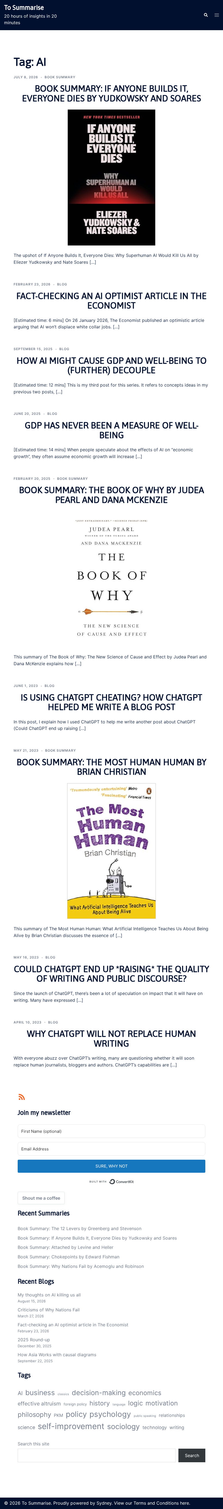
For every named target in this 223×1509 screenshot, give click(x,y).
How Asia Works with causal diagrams (57, 1354)
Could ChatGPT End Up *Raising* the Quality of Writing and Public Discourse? (111, 974)
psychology (110, 1414)
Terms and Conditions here (161, 1503)
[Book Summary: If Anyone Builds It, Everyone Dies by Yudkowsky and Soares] (111, 177)
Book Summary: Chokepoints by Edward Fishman (68, 1256)
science (26, 1427)
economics (144, 1393)
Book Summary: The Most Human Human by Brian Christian (111, 767)
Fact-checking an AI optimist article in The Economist (111, 301)
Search (192, 1455)
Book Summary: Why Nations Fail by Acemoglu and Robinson (81, 1266)
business (40, 1392)
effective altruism (39, 1403)
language (119, 1404)
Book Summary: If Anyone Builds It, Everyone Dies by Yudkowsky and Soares (111, 93)
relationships (172, 1415)
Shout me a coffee (41, 1198)
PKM (58, 1415)
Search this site (33, 1443)
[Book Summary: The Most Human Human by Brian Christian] (111, 850)
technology (155, 1427)
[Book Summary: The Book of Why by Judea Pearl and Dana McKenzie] (111, 578)
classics (63, 1394)
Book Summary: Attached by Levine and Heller (65, 1247)
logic (135, 1403)
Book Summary (60, 77)
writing (176, 1427)
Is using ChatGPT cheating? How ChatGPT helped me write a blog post (111, 702)
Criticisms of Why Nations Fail (49, 1309)
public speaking (145, 1416)
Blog (62, 284)
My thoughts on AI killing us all (49, 1295)
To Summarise (24, 7)
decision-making (99, 1393)
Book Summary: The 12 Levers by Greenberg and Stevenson (79, 1228)
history (99, 1403)
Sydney (104, 1503)
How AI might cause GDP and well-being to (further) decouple (112, 365)
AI (20, 1393)
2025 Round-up (34, 1339)
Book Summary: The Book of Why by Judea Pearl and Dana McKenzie (111, 495)
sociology (123, 1426)
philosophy (34, 1414)
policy (76, 1414)
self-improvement (71, 1426)
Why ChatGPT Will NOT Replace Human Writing (111, 1038)
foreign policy (75, 1404)
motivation (161, 1403)
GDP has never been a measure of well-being (112, 430)
